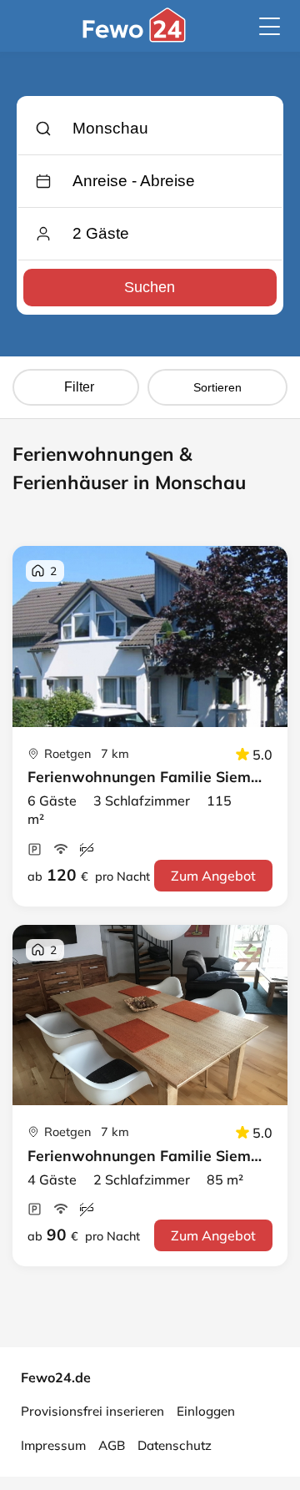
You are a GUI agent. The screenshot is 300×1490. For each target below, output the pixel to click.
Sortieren (217, 387)
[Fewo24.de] (136, 37)
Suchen (149, 287)
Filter (79, 387)
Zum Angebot (213, 875)
